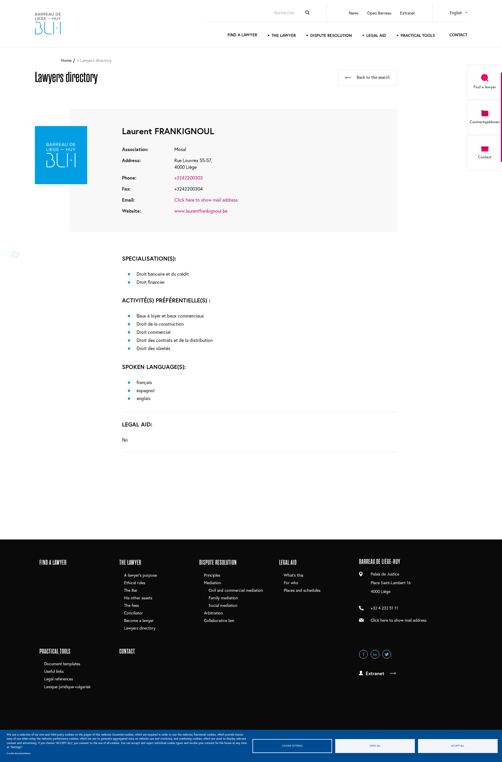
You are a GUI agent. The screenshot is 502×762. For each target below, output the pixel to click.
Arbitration (213, 613)
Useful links (54, 671)
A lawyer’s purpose (140, 575)
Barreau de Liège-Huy (48, 23)
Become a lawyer (139, 620)
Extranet (407, 13)
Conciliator (133, 613)
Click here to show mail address (206, 200)
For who (291, 582)
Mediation (212, 582)
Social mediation (223, 605)
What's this (293, 575)
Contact (458, 34)
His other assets (138, 597)
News (353, 13)
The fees (131, 605)
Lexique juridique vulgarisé (67, 686)
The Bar (130, 590)
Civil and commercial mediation (236, 590)
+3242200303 (188, 178)
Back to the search (373, 77)
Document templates (62, 663)
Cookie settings (292, 745)
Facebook (363, 654)
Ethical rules (134, 582)
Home (66, 60)
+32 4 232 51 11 (384, 608)
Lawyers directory (139, 628)
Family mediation (223, 597)
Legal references (58, 679)
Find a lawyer (242, 34)
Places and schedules (302, 590)
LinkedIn (375, 654)
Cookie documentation (19, 753)
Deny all (375, 745)
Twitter (386, 654)
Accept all (457, 745)
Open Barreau (379, 13)
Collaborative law (219, 620)
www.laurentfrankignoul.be (200, 211)
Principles (212, 575)
